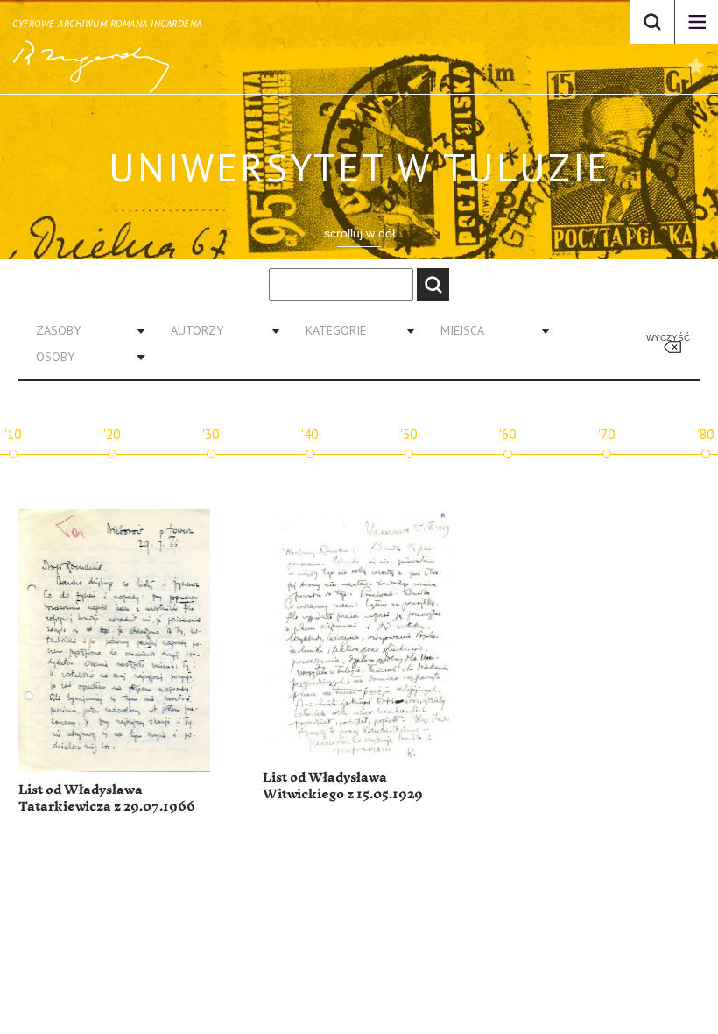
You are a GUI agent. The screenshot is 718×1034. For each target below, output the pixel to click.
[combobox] (84, 330)
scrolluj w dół (359, 233)
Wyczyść (668, 338)
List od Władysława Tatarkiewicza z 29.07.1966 (106, 799)
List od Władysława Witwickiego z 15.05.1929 (343, 786)
